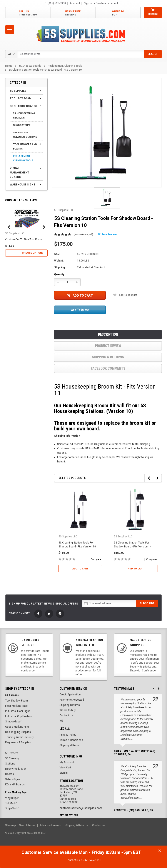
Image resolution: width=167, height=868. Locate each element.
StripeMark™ (12, 808)
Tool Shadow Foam (16, 700)
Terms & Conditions (71, 740)
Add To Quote (80, 310)
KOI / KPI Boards (15, 784)
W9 (61, 720)
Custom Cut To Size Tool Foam (23, 239)
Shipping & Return (70, 745)
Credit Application (70, 694)
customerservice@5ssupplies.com (81, 808)
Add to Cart (83, 295)
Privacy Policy (68, 734)
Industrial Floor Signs (17, 711)
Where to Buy (68, 710)
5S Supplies (18, 90)
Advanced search (50, 825)
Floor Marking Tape (16, 705)
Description (108, 334)
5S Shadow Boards (30, 65)
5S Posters (11, 753)
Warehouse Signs (22, 184)
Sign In (64, 772)
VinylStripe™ (12, 798)
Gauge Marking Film (17, 726)
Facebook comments (108, 368)
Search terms (27, 825)
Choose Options (32, 252)
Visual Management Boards (19, 172)
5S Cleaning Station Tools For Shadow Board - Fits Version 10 (45, 69)
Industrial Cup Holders (18, 716)
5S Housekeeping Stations (24, 115)
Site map (10, 825)
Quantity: (59, 274)
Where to (118, 13)
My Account (67, 762)
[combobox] (89, 54)
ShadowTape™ (13, 721)
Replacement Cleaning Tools (65, 65)
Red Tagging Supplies (18, 732)
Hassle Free (72, 13)
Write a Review (107, 234)
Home (8, 65)
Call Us (28, 13)
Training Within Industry (19, 737)
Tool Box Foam (21, 98)
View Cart (65, 767)
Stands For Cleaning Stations (25, 134)
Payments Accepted (72, 699)
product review (108, 346)
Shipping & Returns (108, 357)
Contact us (98, 825)
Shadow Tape (21, 125)
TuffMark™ (11, 803)
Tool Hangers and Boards (25, 146)
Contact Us (66, 715)
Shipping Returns (70, 705)
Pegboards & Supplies (18, 742)
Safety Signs (12, 779)
